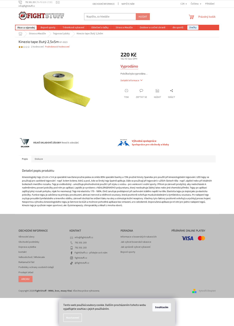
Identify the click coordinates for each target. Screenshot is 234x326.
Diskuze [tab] (39, 159)
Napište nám (128, 4)
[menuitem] (26, 27)
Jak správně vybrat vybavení (135, 247)
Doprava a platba (27, 247)
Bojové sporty (128, 252)
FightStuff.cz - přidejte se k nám (91, 252)
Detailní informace (130, 80)
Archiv (25, 278)
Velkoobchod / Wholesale (32, 257)
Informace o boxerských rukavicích (139, 237)
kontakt (23, 252)
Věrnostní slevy (26, 237)
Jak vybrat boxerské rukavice (136, 242)
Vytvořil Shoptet (207, 291)
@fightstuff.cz (82, 263)
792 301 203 (81, 242)
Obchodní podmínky (29, 242)
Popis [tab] (25, 159)
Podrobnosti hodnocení (57, 47)
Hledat (143, 16)
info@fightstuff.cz (84, 237)
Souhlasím (161, 307)
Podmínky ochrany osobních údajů (36, 267)
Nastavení (72, 318)
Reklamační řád (26, 262)
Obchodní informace (103, 4)
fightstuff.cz (81, 258)
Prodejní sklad (26, 272)
